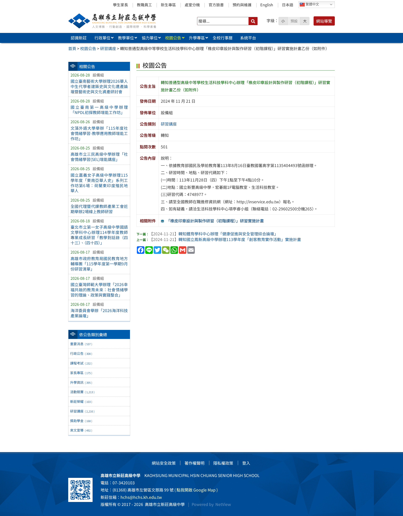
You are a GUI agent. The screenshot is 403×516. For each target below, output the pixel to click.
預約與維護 (242, 4)
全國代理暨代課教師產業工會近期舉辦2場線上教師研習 (99, 208)
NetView (223, 504)
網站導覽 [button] (324, 21)
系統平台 (248, 38)
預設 (294, 20)
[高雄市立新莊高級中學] (121, 21)
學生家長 (120, 4)
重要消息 (81, 343)
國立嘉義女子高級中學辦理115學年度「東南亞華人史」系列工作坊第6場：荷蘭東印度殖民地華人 (99, 183)
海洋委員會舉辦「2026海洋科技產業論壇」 (99, 313)
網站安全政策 (164, 463)
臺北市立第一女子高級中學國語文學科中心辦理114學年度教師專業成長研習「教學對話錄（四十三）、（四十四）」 (99, 235)
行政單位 (102, 38)
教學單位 (126, 38)
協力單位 (150, 38)
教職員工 (144, 4)
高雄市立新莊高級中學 (164, 504)
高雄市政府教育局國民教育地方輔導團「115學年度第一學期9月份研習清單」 (99, 263)
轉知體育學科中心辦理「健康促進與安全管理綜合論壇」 (213, 234)
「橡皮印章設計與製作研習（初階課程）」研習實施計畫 (215, 221)
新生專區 (168, 4)
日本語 (287, 4)
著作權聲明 (194, 463)
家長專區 (81, 372)
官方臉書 (216, 4)
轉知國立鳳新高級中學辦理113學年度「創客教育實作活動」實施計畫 (225, 239)
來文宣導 (81, 430)
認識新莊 (79, 38)
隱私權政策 (223, 463)
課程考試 (81, 363)
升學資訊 (81, 382)
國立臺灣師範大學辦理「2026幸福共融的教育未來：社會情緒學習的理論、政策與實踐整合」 (99, 289)
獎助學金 (81, 420)
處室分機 (192, 4)
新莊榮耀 (81, 401)
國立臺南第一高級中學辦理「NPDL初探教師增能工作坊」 (99, 109)
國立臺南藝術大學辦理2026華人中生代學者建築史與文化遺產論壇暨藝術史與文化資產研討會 (99, 86)
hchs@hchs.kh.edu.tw (141, 497)
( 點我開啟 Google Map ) (196, 490)
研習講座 (82, 411)
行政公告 (81, 353)
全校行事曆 (223, 38)
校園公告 (173, 38)
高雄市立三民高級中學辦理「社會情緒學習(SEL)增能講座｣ (99, 156)
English (266, 4)
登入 (246, 463)
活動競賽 (82, 391)
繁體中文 (312, 4)
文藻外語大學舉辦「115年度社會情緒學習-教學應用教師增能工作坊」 (99, 133)
